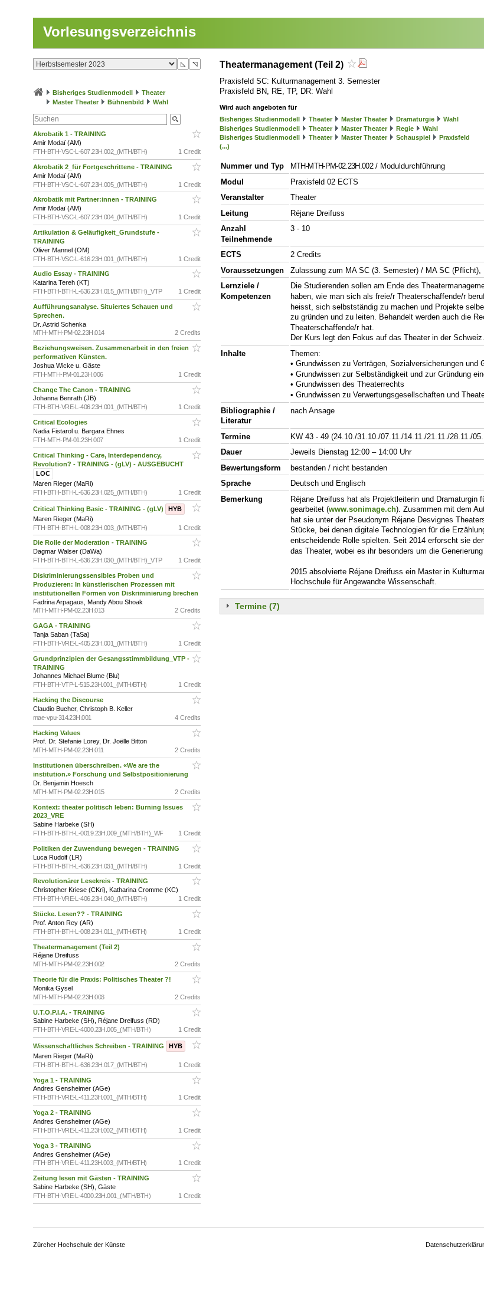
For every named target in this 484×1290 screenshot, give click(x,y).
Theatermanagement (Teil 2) (77, 946)
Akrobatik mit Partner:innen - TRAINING (96, 199)
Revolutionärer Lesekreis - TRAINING (91, 880)
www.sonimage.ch (362, 509)
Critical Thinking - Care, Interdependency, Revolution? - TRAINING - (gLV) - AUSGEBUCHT (109, 465)
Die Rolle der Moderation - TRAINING (91, 542)
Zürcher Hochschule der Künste (79, 1244)
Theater (153, 92)
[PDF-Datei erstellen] (362, 65)
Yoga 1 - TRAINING (63, 1080)
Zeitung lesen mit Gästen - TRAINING (92, 1178)
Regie (405, 128)
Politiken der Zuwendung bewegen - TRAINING (107, 848)
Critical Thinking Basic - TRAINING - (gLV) (107, 508)
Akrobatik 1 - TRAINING (70, 133)
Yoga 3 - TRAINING (63, 1145)
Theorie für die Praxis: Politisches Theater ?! (103, 979)
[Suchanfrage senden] (175, 119)
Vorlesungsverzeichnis (119, 32)
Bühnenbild (125, 102)
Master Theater (76, 102)
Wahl (160, 102)
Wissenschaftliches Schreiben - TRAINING (107, 1045)
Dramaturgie (415, 119)
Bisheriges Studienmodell (93, 92)
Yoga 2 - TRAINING (63, 1112)
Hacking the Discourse (69, 699)
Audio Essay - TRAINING (72, 273)
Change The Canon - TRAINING (83, 389)
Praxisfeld (454, 137)
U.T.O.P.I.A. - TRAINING (70, 1012)
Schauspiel (413, 137)
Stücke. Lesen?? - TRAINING (79, 913)
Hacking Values (57, 732)
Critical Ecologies (61, 422)
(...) (225, 146)
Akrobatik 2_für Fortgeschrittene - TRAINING (103, 166)
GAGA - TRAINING (63, 625)
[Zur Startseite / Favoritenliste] (38, 92)
